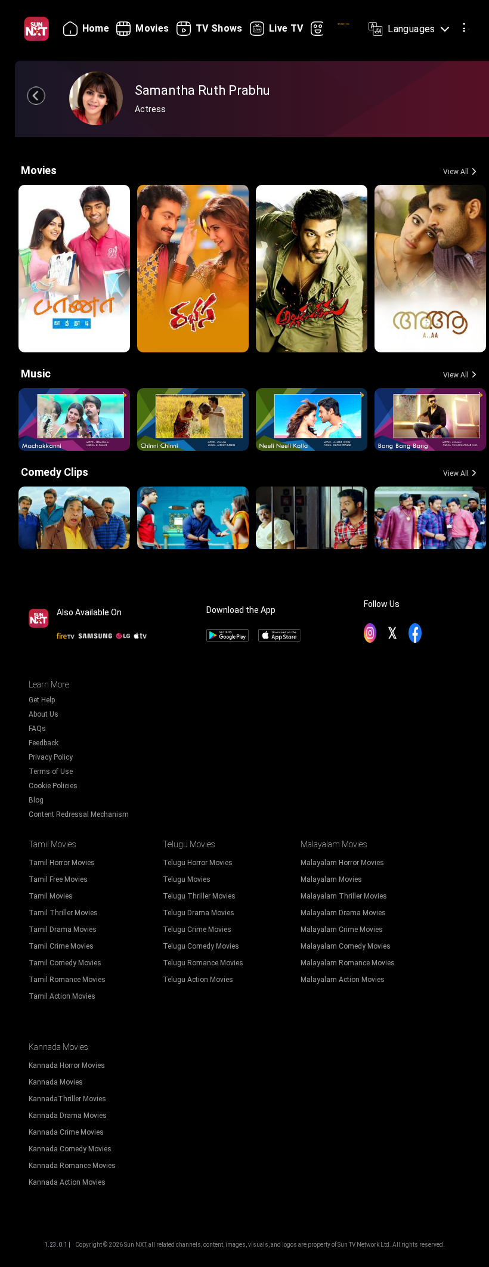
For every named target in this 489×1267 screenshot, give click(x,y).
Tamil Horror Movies (62, 863)
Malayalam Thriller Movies (344, 896)
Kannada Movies (56, 1082)
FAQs (37, 728)
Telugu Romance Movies (203, 963)
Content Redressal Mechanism (79, 814)
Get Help (42, 700)
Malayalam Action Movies (343, 979)
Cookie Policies (53, 786)
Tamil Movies (51, 896)
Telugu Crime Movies (197, 929)
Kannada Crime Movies (66, 1132)
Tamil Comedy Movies (65, 963)
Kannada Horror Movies (67, 1065)
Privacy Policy (51, 757)
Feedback (43, 743)
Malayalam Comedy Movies (346, 946)
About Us (43, 714)
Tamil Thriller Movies (63, 913)
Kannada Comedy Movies (70, 1149)
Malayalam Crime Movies (342, 929)
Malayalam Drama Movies (343, 913)
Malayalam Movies (331, 879)
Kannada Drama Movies (68, 1115)
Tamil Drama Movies (63, 929)
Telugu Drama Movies (198, 913)
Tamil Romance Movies (67, 979)
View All (456, 172)
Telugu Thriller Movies (199, 896)
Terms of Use (51, 771)
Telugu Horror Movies (198, 863)
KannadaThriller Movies (67, 1099)
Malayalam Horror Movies (342, 863)
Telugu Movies (187, 879)
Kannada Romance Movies (72, 1165)
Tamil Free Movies (58, 879)
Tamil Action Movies (62, 996)
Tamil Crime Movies (61, 946)
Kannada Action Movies (67, 1182)
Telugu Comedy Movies (201, 946)
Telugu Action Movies (198, 979)
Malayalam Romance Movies (348, 963)
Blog (36, 800)
